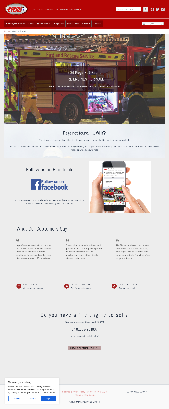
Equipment (60, 23)
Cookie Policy (93, 391)
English (150, 23)
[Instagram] (163, 9)
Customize (16, 398)
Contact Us (90, 395)
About (32, 23)
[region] (32, 391)
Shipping (79, 395)
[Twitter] (157, 9)
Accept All (48, 398)
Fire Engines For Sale (16, 23)
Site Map (66, 391)
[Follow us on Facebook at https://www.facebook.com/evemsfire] (49, 184)
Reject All (32, 398)
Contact (98, 23)
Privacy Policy (79, 391)
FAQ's (104, 391)
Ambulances (74, 23)
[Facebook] (152, 9)
